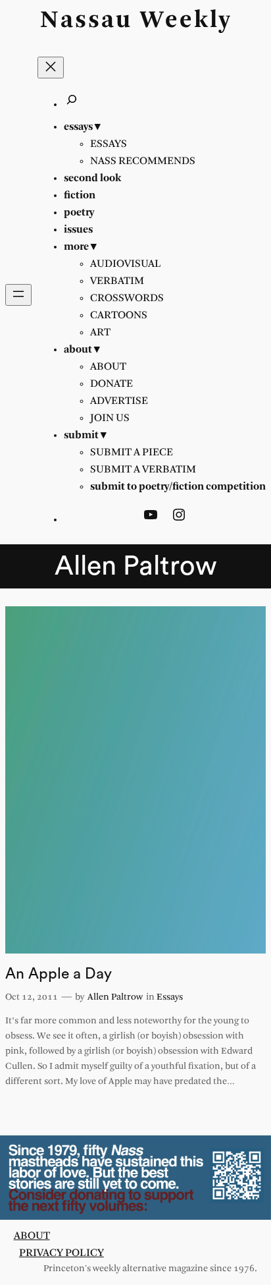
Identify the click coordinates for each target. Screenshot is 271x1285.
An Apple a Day (58, 973)
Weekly (186, 21)
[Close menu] (50, 67)
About (32, 1236)
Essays (170, 997)
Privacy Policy (61, 1253)
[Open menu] (18, 295)
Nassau (86, 21)
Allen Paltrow (115, 997)
